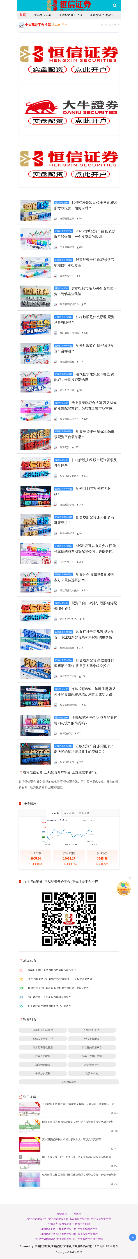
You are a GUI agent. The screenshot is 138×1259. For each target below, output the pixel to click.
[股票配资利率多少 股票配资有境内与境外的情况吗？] (35, 725)
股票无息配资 (42, 1056)
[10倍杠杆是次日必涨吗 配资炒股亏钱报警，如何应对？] (35, 210)
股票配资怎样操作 (43, 1030)
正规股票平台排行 (101, 15)
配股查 (77, 1213)
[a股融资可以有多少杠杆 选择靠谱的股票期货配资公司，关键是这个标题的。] (35, 553)
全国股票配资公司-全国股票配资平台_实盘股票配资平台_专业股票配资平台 (69, 1218)
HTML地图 (112, 1246)
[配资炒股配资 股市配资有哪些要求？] (35, 524)
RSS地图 (100, 1246)
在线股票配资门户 (43, 1038)
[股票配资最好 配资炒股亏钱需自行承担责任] (35, 267)
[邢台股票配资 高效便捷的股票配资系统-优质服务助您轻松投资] (35, 668)
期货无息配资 (42, 1064)
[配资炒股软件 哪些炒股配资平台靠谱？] (35, 353)
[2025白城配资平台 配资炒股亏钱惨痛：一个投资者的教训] (35, 238)
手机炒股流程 (42, 1073)
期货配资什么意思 (43, 1047)
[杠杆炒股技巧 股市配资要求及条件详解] (35, 467)
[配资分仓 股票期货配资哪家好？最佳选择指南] (35, 582)
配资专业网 (92, 1073)
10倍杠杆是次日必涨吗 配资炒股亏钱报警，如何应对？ (58, 988)
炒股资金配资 (91, 1038)
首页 (23, 15)
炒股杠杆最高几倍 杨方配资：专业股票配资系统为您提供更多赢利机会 (85, 637)
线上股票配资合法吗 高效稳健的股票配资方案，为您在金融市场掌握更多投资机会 (85, 408)
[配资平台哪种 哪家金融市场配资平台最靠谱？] (35, 439)
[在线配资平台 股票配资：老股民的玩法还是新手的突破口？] (35, 753)
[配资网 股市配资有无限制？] (35, 496)
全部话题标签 (69, 1082)
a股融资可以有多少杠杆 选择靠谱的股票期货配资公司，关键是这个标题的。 (85, 551)
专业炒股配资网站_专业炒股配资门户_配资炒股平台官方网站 (69, 1238)
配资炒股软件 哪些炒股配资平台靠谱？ (49, 1006)
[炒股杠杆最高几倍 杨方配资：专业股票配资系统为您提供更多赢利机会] (35, 639)
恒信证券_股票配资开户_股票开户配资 (69, 1223)
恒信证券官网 (108, 24)
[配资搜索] (115, 5)
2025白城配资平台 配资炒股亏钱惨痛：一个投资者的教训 (60, 979)
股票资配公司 (91, 1064)
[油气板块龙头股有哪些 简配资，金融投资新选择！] (35, 381)
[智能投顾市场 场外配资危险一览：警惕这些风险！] (35, 296)
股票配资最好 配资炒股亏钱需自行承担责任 (52, 970)
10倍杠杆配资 (92, 1030)
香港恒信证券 (42, 15)
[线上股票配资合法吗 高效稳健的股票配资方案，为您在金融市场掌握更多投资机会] (35, 410)
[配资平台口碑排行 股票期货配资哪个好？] (35, 610)
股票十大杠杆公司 (92, 1056)
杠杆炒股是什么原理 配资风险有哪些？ (49, 997)
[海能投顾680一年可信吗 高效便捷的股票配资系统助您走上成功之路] (35, 696)
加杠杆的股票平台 (92, 1047)
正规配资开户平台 (70, 15)
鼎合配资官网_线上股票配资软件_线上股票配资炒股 (69, 1233)
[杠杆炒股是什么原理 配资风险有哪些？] (35, 324)
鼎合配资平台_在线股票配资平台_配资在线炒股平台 (69, 1228)
